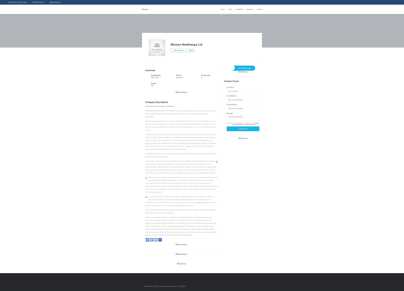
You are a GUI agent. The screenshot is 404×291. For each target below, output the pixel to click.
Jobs (230, 9)
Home (223, 9)
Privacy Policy (250, 124)
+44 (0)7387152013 (38, 2)
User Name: (230, 87)
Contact (259, 9)
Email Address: (232, 96)
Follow (190, 50)
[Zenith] (145, 9)
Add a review (177, 50)
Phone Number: (232, 104)
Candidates (239, 9)
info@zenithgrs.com (55, 2)
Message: (230, 113)
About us (250, 9)
